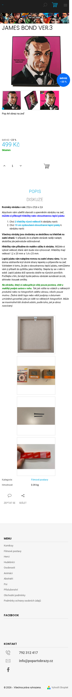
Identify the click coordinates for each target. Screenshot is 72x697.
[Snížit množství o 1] (20, 166)
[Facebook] (8, 669)
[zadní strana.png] (36, 334)
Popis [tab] (35, 191)
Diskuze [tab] (34, 199)
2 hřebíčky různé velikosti (28, 221)
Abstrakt (8, 578)
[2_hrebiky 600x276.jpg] (36, 405)
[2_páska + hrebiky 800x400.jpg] (36, 365)
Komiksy (8, 545)
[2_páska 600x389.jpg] (36, 449)
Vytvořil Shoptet (60, 687)
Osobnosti (9, 567)
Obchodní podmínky (14, 595)
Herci (7, 556)
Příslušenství (11, 589)
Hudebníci (9, 562)
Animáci (8, 573)
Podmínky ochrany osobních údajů (22, 600)
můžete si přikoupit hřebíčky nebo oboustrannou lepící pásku (33, 216)
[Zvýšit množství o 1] (4, 166)
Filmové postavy (39, 479)
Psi (5, 584)
